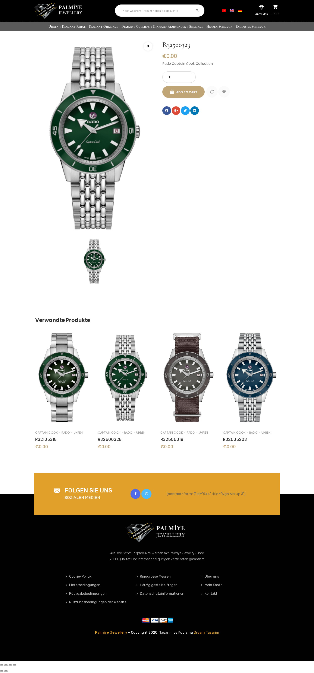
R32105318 (46, 439)
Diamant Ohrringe (103, 26)
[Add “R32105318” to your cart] (63, 370)
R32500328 (110, 439)
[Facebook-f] (135, 494)
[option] (63, 393)
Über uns (212, 576)
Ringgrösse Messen (155, 576)
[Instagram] (146, 494)
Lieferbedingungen (84, 585)
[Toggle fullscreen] (10, 665)
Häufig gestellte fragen (159, 585)
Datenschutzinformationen (162, 593)
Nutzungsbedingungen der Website (97, 602)
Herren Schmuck (219, 26)
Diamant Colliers (136, 26)
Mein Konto (213, 585)
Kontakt (211, 593)
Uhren (53, 26)
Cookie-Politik (80, 576)
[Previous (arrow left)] (1, 671)
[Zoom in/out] (14, 665)
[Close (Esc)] (1, 665)
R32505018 (171, 439)
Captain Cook (46, 432)
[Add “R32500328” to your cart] (126, 370)
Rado (66, 432)
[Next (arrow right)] (6, 671)
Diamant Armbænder (169, 26)
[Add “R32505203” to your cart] (251, 370)
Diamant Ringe (73, 26)
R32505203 (235, 439)
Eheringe (196, 26)
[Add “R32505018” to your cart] (188, 370)
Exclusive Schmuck (251, 26)
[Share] (6, 665)
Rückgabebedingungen (88, 593)
